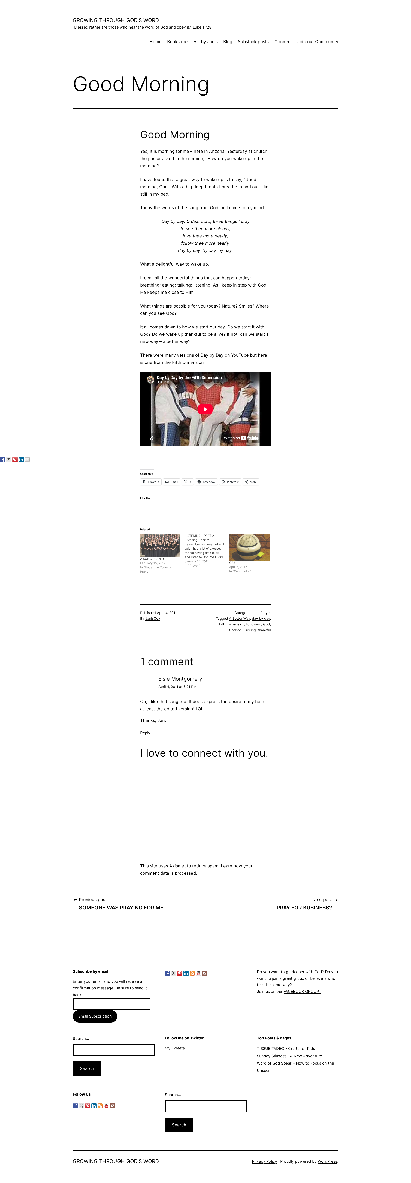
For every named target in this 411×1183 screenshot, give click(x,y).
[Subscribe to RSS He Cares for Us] (192, 973)
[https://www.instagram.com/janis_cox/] (204, 973)
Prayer (265, 613)
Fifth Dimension (231, 624)
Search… (81, 1038)
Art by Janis (206, 41)
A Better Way (239, 618)
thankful (264, 630)
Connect (283, 41)
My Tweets (175, 1048)
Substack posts (253, 41)
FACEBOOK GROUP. (302, 991)
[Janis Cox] (21, 459)
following (253, 624)
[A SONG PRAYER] (160, 545)
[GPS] (249, 547)
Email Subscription (95, 1016)
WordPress (327, 1161)
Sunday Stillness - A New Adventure (289, 1056)
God (266, 624)
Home (156, 41)
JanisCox (152, 618)
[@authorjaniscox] (8, 459)
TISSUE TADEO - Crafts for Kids (286, 1048)
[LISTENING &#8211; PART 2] (207, 551)
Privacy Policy (264, 1161)
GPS (232, 562)
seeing (250, 630)
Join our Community (317, 41)
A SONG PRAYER (152, 559)
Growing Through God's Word (116, 20)
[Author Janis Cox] (2, 459)
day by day (261, 618)
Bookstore (177, 41)
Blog (227, 41)
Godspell (236, 630)
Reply (145, 733)
